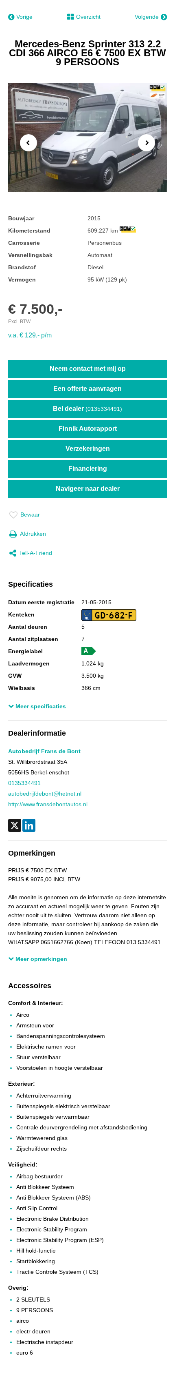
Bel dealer (87, 408)
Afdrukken (33, 533)
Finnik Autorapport (88, 428)
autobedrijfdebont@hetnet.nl (44, 793)
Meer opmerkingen (40, 959)
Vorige (24, 16)
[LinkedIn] (28, 825)
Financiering (87, 468)
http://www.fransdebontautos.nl (48, 804)
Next (148, 144)
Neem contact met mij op (88, 368)
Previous (26, 142)
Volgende (147, 16)
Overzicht (88, 16)
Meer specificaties (40, 706)
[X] (14, 825)
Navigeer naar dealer (88, 488)
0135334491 (24, 783)
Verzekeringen (88, 448)
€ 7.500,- (35, 309)
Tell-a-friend (35, 553)
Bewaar (30, 514)
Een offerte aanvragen (87, 388)
